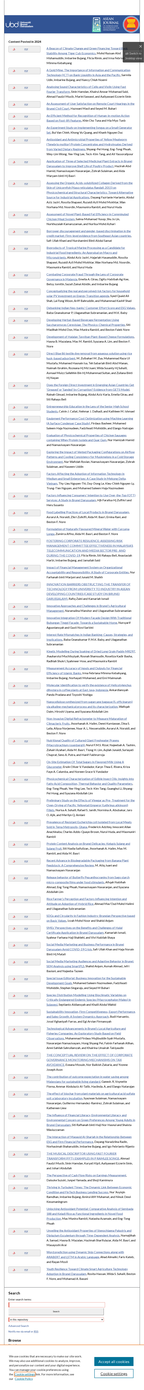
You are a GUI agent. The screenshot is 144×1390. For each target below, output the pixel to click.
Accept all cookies (113, 1361)
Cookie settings (25, 1374)
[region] (72, 1367)
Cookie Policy (24, 1378)
